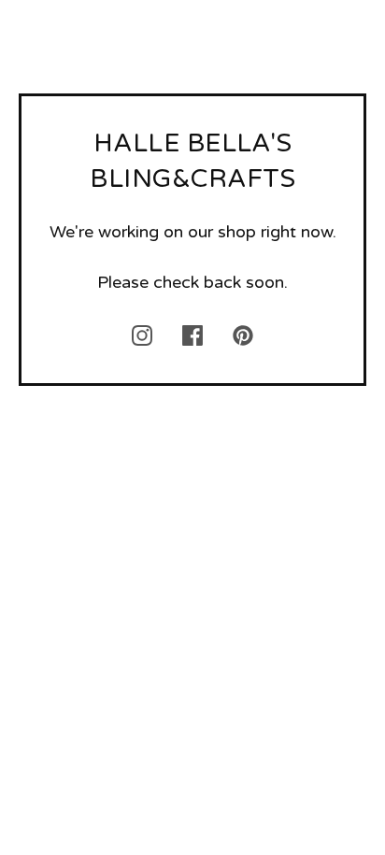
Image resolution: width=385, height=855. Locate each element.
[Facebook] (192, 335)
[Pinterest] (243, 335)
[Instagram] (142, 335)
